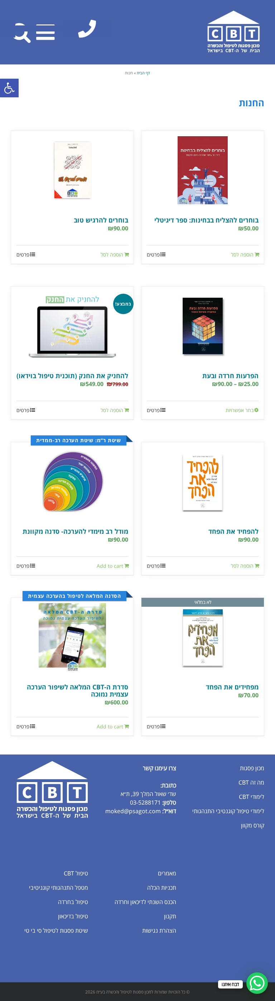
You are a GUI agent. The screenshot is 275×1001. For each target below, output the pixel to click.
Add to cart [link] (110, 565)
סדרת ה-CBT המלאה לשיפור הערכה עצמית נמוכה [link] (77, 690)
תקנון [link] (170, 916)
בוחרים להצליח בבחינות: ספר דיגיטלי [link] (206, 220)
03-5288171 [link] (145, 802)
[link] (9, 88)
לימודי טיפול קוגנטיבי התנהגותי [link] (228, 811)
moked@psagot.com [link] (133, 811)
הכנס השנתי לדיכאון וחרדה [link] (145, 902)
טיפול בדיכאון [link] (73, 916)
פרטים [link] (153, 254)
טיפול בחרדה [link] (73, 902)
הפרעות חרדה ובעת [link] (230, 375)
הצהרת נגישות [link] (159, 930)
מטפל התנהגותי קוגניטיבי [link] (58, 888)
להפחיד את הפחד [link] (233, 531)
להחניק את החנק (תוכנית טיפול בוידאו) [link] (72, 375)
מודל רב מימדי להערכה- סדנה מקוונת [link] (75, 531)
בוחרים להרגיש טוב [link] (101, 220)
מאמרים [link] (167, 873)
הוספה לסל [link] (242, 254)
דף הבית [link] (143, 72)
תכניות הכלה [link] (161, 888)
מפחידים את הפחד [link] (232, 687)
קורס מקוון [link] (252, 825)
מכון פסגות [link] (252, 768)
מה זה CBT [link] (251, 782)
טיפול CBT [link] (76, 873)
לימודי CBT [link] (251, 797)
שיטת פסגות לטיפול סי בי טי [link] (56, 930)
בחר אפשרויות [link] (240, 410)
